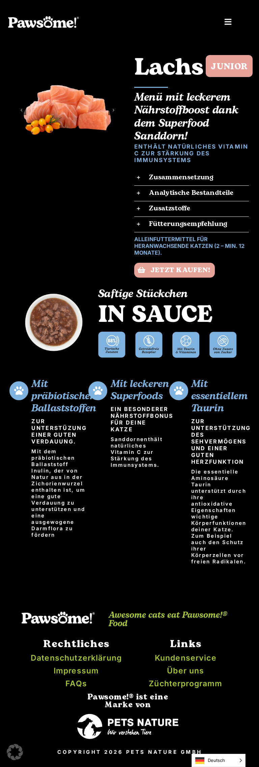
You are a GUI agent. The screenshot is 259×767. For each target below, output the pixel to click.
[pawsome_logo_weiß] (43, 17)
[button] (21, 110)
